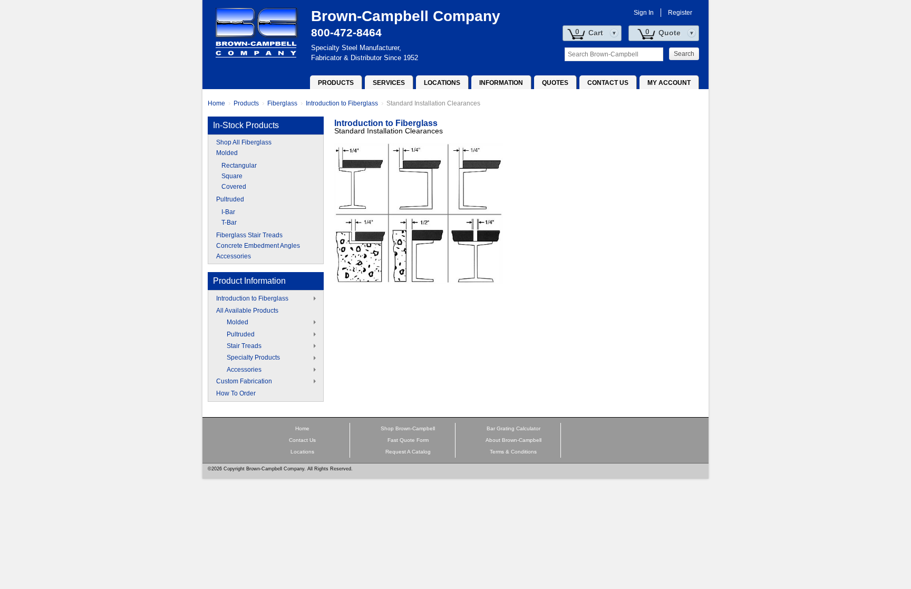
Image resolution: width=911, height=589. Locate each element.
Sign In (644, 12)
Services (389, 82)
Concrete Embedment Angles (258, 245)
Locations (442, 82)
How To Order (236, 393)
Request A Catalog (408, 452)
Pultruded (230, 199)
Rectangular (239, 165)
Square (232, 176)
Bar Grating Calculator (513, 428)
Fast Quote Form (408, 440)
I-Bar (228, 212)
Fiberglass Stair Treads (249, 235)
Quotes (555, 82)
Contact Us (607, 82)
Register (680, 12)
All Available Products (247, 310)
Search (684, 53)
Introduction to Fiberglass (342, 103)
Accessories (233, 256)
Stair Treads (244, 346)
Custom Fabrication (244, 381)
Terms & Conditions (513, 452)
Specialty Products (253, 357)
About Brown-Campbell (513, 440)
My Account (669, 82)
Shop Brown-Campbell (408, 428)
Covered (233, 186)
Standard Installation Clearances (433, 103)
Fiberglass (282, 103)
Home (216, 103)
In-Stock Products (246, 125)
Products (336, 82)
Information (501, 82)
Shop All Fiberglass (244, 142)
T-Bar (229, 222)
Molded (227, 153)
